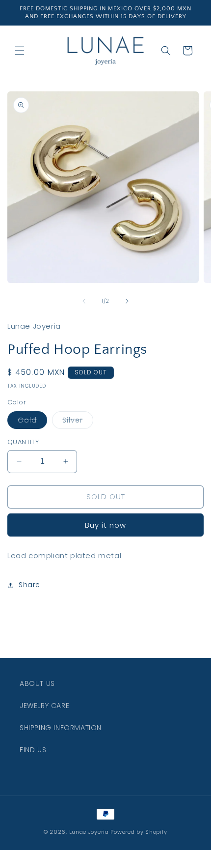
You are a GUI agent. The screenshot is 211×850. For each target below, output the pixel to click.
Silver (77, 422)
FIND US (33, 750)
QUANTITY (23, 442)
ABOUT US (37, 683)
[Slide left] (84, 301)
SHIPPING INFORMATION (61, 728)
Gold (32, 422)
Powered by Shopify (138, 832)
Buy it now (105, 525)
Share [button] (29, 585)
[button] (19, 50)
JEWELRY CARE (44, 705)
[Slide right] (127, 301)
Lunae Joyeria (89, 832)
